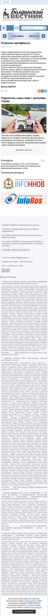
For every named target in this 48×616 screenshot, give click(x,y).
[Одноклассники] (39, 91)
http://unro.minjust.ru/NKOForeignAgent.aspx (30, 487)
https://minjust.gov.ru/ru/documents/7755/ (31, 353)
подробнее (29, 601)
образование (34, 36)
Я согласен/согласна (24, 612)
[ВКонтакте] (42, 91)
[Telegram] (45, 91)
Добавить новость (24, 150)
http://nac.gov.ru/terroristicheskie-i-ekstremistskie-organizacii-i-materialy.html (24, 527)
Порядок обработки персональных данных (20, 225)
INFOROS (24, 262)
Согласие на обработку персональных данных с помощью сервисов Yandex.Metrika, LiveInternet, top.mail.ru (22, 243)
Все (43, 160)
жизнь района (17, 36)
